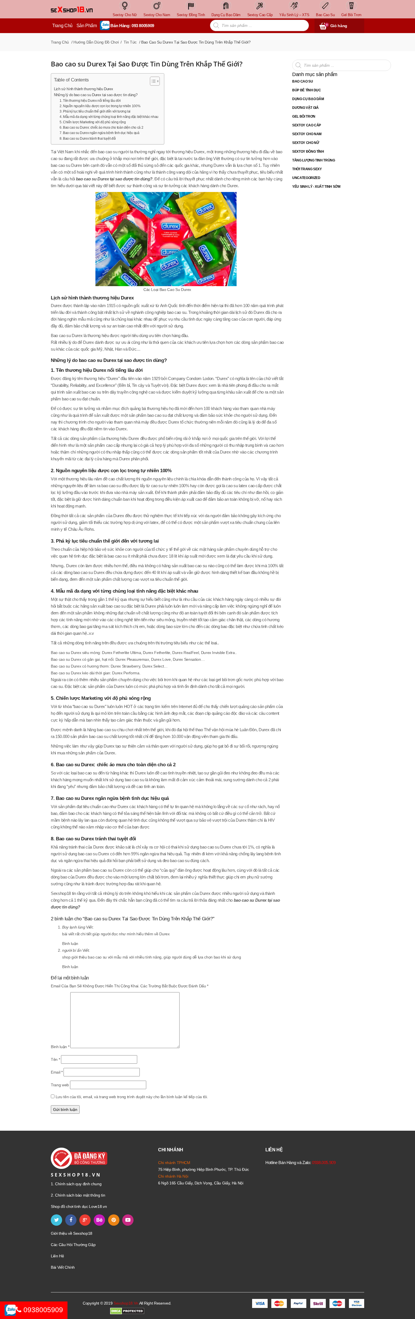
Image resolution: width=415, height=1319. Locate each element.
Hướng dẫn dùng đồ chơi (96, 42)
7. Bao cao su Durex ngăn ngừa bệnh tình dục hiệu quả (99, 133)
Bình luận (70, 943)
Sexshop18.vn (125, 1303)
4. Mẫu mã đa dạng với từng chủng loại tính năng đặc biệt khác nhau (109, 117)
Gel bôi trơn (303, 116)
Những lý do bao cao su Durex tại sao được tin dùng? (95, 95)
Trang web (60, 1085)
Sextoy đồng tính (308, 152)
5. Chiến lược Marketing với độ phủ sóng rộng (93, 122)
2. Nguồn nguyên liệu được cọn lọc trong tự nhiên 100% (100, 106)
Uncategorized (306, 178)
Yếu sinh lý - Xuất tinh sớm (316, 187)
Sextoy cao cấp (306, 125)
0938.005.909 (324, 1162)
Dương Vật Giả (305, 108)
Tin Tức (130, 42)
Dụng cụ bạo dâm (308, 99)
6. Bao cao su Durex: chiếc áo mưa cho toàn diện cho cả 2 (101, 127)
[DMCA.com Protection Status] (127, 1311)
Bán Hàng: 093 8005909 (132, 25)
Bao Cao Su (302, 81)
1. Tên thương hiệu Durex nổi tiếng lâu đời (90, 101)
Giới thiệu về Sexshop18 (71, 1233)
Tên (55, 1059)
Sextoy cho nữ (305, 143)
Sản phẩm (87, 25)
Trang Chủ (62, 25)
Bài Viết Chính (63, 1267)
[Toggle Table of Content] (152, 81)
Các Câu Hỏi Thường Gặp (73, 1244)
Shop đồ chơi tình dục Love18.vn (79, 1206)
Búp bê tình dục (306, 90)
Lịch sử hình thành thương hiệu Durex (83, 89)
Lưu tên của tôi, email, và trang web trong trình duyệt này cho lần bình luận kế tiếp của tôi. (132, 1097)
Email (57, 1072)
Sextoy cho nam (307, 134)
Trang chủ (60, 42)
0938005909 (42, 1310)
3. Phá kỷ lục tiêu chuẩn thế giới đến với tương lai (95, 111)
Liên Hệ (57, 1256)
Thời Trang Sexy (307, 169)
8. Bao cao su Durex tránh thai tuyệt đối (88, 139)
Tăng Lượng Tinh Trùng (313, 160)
